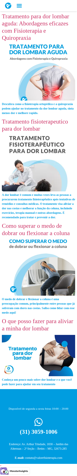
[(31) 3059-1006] (38, 422)
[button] (19, 5)
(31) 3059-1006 (38, 431)
